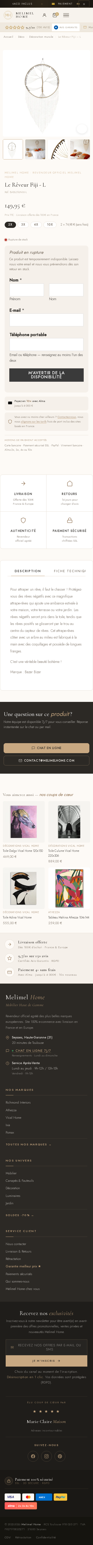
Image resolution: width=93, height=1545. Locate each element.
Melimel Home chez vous (23, 1288)
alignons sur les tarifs (34, 421)
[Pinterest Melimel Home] (60, 1456)
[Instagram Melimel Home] (46, 1456)
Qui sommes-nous (17, 1281)
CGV (8, 1537)
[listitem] (13, 149)
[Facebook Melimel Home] (33, 1456)
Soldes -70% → (20, 1215)
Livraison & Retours (18, 1251)
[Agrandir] (82, 129)
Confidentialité (46, 1537)
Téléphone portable (28, 335)
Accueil (8, 37)
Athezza (11, 1110)
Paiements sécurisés (19, 1273)
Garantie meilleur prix (21, 1266)
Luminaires (13, 1195)
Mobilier (11, 1173)
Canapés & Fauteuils (20, 1180)
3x (23, 225)
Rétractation (13, 1258)
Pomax (10, 1132)
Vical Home (13, 1117)
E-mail (17, 310)
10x (50, 225)
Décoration (13, 1188)
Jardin (9, 1203)
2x (10, 225)
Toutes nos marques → (29, 1144)
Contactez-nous (67, 417)
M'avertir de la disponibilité (46, 375)
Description (28, 571)
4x (36, 225)
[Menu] (66, 15)
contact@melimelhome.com (49, 761)
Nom (16, 280)
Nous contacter (16, 1243)
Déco (21, 37)
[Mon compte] (44, 15)
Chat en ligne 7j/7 (33, 1051)
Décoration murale (41, 37)
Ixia (8, 1125)
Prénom (15, 298)
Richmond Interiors (18, 1102)
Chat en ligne (49, 748)
